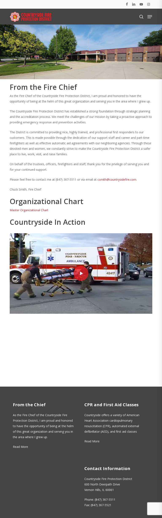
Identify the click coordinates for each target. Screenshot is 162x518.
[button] (149, 17)
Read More (20, 447)
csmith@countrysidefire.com (116, 179)
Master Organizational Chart (29, 210)
